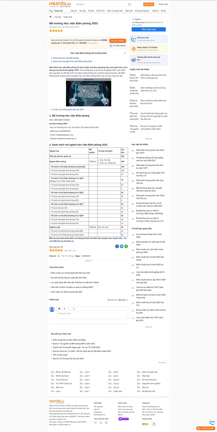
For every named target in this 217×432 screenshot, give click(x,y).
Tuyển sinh (67, 17)
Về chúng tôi (98, 406)
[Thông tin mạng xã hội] (123, 421)
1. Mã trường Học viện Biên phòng (65, 58)
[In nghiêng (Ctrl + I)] (68, 309)
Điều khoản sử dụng (125, 406)
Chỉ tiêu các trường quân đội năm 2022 (68, 110)
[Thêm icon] (59, 309)
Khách (137, 19)
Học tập (58, 17)
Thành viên (148, 4)
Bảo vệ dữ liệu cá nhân (126, 412)
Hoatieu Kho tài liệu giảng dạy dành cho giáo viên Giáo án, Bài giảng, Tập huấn (60, 4)
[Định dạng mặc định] (73, 309)
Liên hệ (96, 409)
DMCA (120, 415)
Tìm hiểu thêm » (93, 43)
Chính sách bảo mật (125, 409)
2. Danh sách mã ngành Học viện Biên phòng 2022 (71, 61)
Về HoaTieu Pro (99, 415)
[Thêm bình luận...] (92, 315)
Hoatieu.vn (50, 17)
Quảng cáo (98, 412)
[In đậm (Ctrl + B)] (64, 309)
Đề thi (163, 11)
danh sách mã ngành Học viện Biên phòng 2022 (81, 76)
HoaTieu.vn (69, 241)
